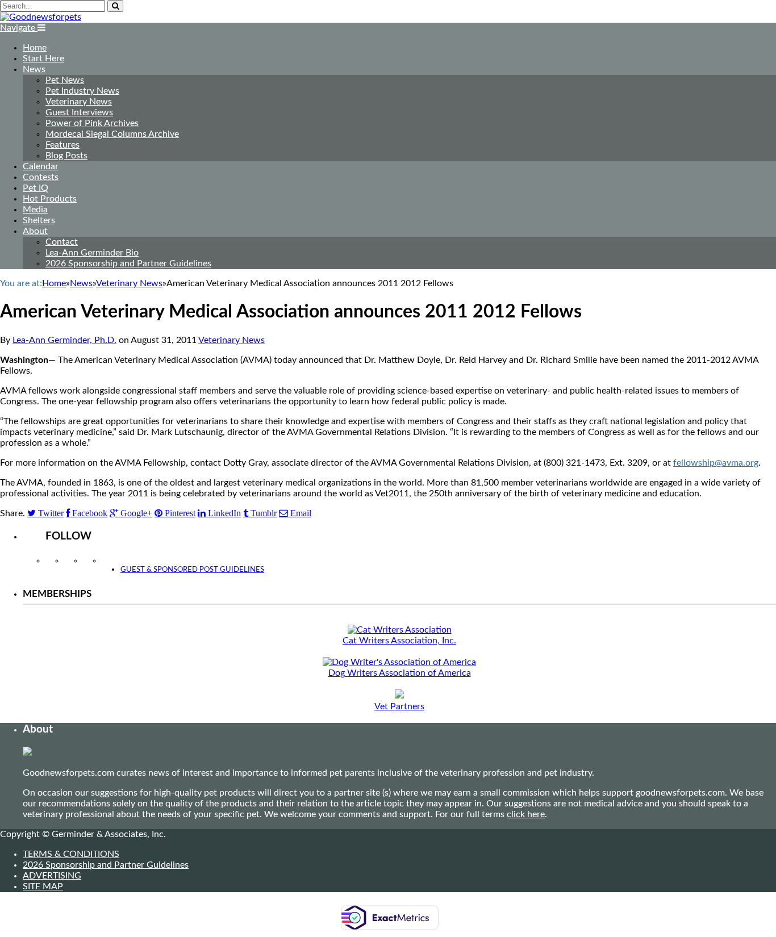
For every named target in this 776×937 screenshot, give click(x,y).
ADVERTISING (52, 875)
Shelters (39, 220)
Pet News (64, 80)
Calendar (41, 166)
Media (35, 209)
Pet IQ (35, 188)
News (34, 69)
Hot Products (50, 198)
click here (526, 814)
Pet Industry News (82, 90)
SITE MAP (43, 886)
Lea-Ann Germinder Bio (92, 252)
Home (35, 47)
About (35, 231)
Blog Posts (66, 155)
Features (62, 144)
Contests (41, 177)
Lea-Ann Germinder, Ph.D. (64, 340)
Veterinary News (78, 101)
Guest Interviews (79, 112)
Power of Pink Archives (92, 123)
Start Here (43, 58)
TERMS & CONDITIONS (71, 854)
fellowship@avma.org (715, 462)
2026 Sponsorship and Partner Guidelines (128, 263)
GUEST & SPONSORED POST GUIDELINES (192, 570)
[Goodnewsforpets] (40, 17)
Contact (61, 241)
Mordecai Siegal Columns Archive (112, 134)
